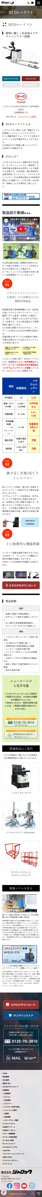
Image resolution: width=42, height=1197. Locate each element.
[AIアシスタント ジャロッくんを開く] (4, 1192)
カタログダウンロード (23, 1004)
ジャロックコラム (9, 1123)
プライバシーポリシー (10, 1160)
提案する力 (7, 1083)
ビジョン (7, 1097)
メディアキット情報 (11, 1120)
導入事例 (6, 1080)
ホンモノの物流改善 (10, 1137)
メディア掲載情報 (9, 1133)
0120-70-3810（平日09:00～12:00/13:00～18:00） (29, 3)
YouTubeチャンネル (10, 1147)
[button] (38, 3)
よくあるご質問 (8, 1140)
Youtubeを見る (30, 78)
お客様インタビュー (10, 1130)
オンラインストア (23, 1015)
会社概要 (7, 1100)
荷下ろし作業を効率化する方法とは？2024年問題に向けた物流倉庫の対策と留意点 (20, 916)
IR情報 (6, 1113)
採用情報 (7, 1117)
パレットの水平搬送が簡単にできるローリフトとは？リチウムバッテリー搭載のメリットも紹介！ (20, 967)
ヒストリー (8, 1103)
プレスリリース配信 (27, 116)
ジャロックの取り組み (12, 1107)
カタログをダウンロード (22, 585)
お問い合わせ (33, 3)
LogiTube (6, 1150)
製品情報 (6, 1077)
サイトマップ (7, 1164)
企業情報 (6, 1090)
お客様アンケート (9, 1127)
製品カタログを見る (11, 78)
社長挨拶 (7, 1093)
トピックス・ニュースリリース (13, 1154)
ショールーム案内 (10, 1110)
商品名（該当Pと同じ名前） (21, 779)
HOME (5, 1073)
